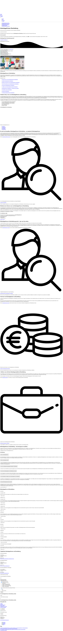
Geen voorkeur (4, 590)
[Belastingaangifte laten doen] (31, 200)
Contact (1, 16)
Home (1, 14)
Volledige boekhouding (5, 582)
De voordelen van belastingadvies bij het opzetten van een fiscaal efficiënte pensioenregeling (12, 629)
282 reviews (11, 49)
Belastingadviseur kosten (5, 24)
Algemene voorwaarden (3, 606)
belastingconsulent (5, 377)
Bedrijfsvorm (3, 579)
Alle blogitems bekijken (3, 630)
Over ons (1, 15)
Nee (2, 589)
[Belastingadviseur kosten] (31, 366)
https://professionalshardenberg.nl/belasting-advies (7, 558)
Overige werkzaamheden (5, 586)
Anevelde (3, 126)
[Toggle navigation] (0, 17)
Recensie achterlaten (3, 607)
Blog (2, 19)
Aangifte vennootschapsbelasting (6, 585)
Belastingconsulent (4, 25)
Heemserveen (4, 129)
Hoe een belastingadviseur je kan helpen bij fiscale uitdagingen (8, 628)
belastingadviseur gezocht (6, 227)
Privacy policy (2, 605)
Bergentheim (4, 128)
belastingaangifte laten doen (6, 136)
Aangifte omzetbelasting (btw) (6, 584)
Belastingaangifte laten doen (6, 23)
